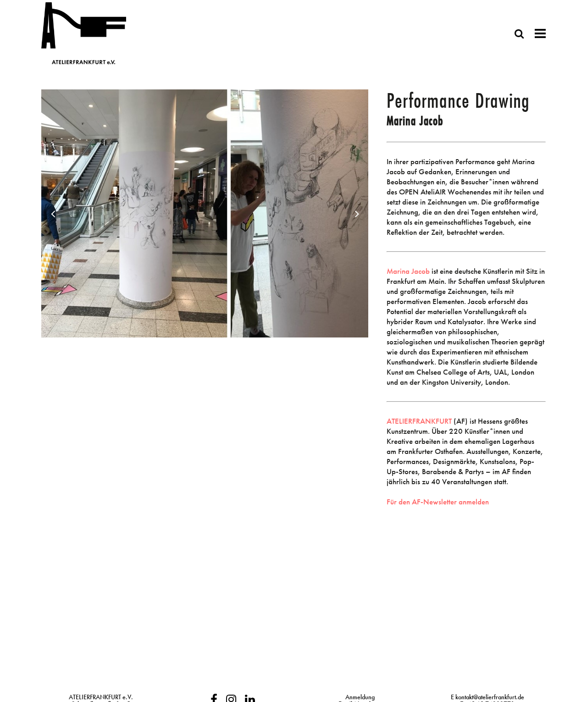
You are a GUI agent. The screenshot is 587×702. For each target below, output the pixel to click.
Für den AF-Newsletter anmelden (438, 502)
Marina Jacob (408, 271)
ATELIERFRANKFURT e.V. (101, 697)
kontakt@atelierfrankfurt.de (489, 697)
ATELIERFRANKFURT (419, 421)
